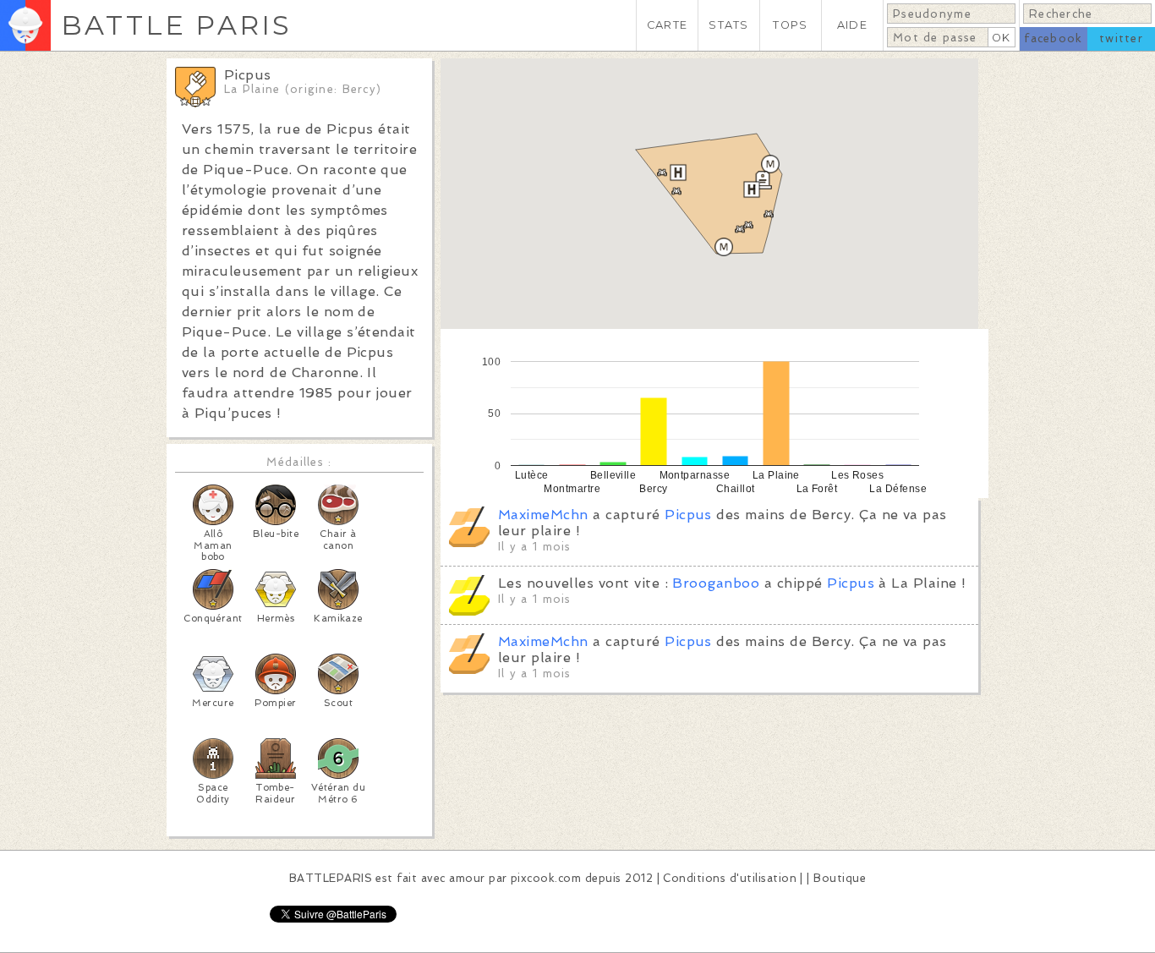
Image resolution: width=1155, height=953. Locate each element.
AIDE (852, 25)
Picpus (688, 515)
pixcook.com (546, 878)
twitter (1121, 38)
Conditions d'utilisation (729, 878)
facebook (1053, 38)
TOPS (790, 25)
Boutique (839, 878)
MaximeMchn (543, 515)
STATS (728, 25)
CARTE (667, 25)
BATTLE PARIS (176, 24)
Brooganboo (715, 583)
